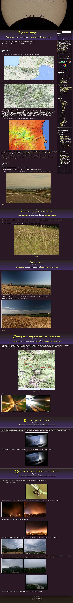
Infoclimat (49, 152)
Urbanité (61, 125)
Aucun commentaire (22, 215)
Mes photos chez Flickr (64, 161)
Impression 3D (62, 115)
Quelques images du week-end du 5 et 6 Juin (36, 471)
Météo (63, 120)
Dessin (61, 112)
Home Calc (62, 92)
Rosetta (63, 108)
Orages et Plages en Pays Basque (66, 76)
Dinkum (61, 113)
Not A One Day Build (63, 117)
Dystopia (61, 80)
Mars (63, 105)
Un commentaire (10, 37)
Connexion (61, 169)
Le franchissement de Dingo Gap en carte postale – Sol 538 (65, 93)
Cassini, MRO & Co (39, 0)
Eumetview (62, 153)
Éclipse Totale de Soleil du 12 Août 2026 (66, 88)
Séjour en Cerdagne (28, 33)
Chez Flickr (31, 0)
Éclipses (63, 103)
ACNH (61, 100)
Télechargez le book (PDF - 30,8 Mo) (64, 56)
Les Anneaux (64, 104)
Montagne (64, 121)
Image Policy (51, 0)
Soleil (63, 109)
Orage (63, 122)
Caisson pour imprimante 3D (64, 95)
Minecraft (61, 116)
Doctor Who (62, 114)
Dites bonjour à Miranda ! (36, 420)
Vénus (45, 0)
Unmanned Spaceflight (64, 145)
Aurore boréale (64, 102)
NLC (62, 106)
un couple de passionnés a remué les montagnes (33, 152)
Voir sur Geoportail (36, 391)
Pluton (63, 107)
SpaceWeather (62, 141)
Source (8, 116)
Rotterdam (62, 123)
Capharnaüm (62, 111)
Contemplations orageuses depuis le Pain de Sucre (36, 337)
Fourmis (32, 37)
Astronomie (62, 101)
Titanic (61, 124)
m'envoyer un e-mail (61, 49)
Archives (59, 130)
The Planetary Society (64, 144)
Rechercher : (59, 31)
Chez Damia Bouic (36, 596)
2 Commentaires (20, 267)
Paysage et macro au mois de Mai (36, 211)
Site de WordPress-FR (64, 171)
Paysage (61, 118)
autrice (58, 45)
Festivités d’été (36, 263)
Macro (63, 119)
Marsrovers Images (23, 0)
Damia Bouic (62, 87)
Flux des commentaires (64, 170)
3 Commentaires (16, 341)
